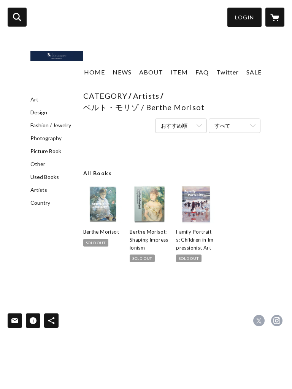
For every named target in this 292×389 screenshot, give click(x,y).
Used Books (44, 177)
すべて (222, 125)
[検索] (17, 17)
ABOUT (151, 72)
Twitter (227, 72)
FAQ (202, 72)
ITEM (179, 72)
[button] (244, 17)
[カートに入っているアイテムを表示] (274, 17)
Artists (38, 190)
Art (34, 99)
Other (37, 164)
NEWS (122, 72)
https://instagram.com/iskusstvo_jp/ (276, 320)
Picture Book (45, 151)
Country (40, 203)
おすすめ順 (174, 125)
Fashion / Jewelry (50, 125)
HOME (94, 72)
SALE (254, 72)
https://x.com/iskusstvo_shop (259, 320)
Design (38, 112)
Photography (46, 138)
